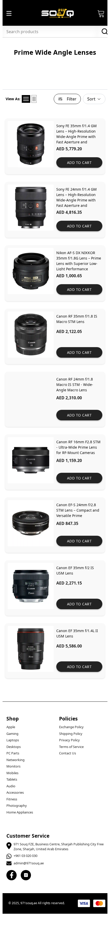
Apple (10, 727)
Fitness (11, 799)
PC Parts (12, 753)
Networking (15, 759)
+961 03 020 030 (25, 855)
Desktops (13, 746)
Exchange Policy (71, 727)
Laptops (12, 740)
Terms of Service (71, 746)
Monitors (13, 766)
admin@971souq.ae (29, 863)
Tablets (11, 779)
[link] (55, 146)
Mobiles (12, 773)
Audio (10, 786)
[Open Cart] (101, 13)
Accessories (15, 792)
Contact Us (67, 753)
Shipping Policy (70, 733)
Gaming (12, 733)
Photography (16, 805)
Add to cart (79, 162)
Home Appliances (19, 812)
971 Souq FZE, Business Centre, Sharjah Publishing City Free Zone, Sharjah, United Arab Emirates (59, 847)
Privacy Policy (69, 740)
